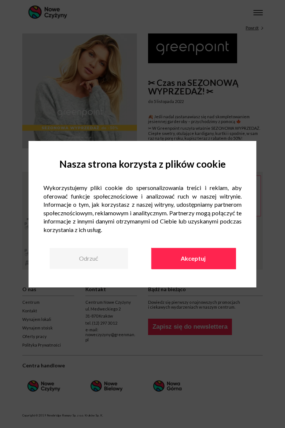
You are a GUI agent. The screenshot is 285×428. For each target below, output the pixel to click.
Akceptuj (193, 258)
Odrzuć (88, 258)
